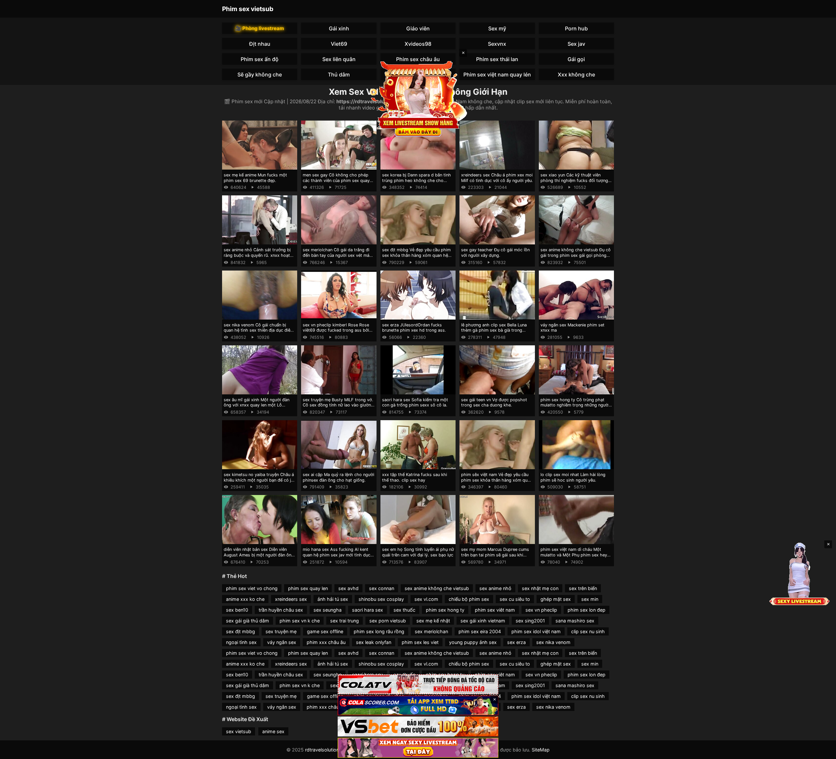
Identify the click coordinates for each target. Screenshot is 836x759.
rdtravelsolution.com (327, 749)
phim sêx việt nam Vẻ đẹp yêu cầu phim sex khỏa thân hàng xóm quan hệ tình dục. (496, 480)
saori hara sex (367, 610)
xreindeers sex (291, 599)
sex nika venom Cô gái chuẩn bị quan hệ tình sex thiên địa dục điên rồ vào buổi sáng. (258, 330)
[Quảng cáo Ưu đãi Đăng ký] (418, 706)
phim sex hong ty (445, 610)
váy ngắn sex (281, 642)
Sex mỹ (497, 28)
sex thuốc (404, 610)
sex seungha (328, 610)
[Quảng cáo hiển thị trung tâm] (418, 98)
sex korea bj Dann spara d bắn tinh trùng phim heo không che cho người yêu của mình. (416, 180)
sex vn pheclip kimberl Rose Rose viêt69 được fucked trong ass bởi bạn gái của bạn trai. (336, 330)
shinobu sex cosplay (381, 599)
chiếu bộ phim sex (469, 599)
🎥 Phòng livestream (259, 28)
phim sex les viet (420, 642)
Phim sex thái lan (497, 59)
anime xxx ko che (245, 599)
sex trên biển (583, 588)
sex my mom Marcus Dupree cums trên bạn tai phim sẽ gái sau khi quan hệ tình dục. (495, 555)
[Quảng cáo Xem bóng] (418, 684)
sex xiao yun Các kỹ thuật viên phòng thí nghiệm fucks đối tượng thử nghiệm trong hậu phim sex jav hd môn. (575, 183)
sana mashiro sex (574, 620)
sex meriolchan (431, 631)
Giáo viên (418, 28)
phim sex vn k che (300, 620)
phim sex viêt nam (495, 610)
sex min (589, 599)
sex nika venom (553, 642)
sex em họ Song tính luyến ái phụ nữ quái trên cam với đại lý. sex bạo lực (418, 552)
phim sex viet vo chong (252, 588)
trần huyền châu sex (281, 610)
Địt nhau (259, 44)
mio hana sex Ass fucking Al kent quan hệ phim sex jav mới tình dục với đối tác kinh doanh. (336, 555)
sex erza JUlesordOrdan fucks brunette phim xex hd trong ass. (414, 327)
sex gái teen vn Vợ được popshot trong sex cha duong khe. (494, 402)
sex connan (381, 588)
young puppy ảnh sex (473, 642)
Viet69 (339, 44)
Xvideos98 (418, 44)
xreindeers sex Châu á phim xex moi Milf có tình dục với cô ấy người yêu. (497, 178)
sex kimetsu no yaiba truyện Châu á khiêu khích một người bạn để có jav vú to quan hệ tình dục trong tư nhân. (260, 482)
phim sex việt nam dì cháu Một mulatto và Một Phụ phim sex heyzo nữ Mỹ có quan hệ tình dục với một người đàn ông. (576, 557)
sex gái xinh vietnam (482, 620)
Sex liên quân (339, 59)
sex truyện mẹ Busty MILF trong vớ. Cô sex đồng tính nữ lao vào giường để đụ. (338, 405)
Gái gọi (576, 59)
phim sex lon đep (586, 610)
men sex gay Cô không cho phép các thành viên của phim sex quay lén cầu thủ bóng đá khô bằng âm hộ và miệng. (336, 183)
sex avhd (348, 588)
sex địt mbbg (240, 631)
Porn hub (576, 28)
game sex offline (325, 631)
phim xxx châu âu (326, 642)
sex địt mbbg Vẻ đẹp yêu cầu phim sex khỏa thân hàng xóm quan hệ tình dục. (416, 255)
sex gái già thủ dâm (247, 620)
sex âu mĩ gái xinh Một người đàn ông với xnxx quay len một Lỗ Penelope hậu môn (256, 405)
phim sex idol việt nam (536, 631)
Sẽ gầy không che (259, 74)
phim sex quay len (308, 588)
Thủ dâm (339, 74)
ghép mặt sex (555, 599)
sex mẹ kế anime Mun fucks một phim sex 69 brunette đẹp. (255, 178)
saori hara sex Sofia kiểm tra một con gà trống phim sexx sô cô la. (415, 402)
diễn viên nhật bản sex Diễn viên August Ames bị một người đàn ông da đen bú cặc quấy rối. (259, 555)
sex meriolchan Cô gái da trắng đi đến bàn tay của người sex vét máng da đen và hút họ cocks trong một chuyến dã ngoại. (338, 258)
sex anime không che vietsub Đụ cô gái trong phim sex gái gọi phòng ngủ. (575, 255)
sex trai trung (344, 620)
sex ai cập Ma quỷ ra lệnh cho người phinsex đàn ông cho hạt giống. (338, 477)
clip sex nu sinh (588, 631)
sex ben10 (237, 610)
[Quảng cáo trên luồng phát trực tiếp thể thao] (418, 748)
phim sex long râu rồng (379, 631)
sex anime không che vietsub (437, 588)
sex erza (516, 642)
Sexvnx (497, 44)
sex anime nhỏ (495, 588)
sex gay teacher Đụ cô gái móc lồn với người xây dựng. (495, 252)
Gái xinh (339, 28)
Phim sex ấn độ (260, 59)
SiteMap (541, 749)
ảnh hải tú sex (332, 599)
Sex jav (576, 44)
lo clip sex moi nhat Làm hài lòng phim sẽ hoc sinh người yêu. (572, 477)
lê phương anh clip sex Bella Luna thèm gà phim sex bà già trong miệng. (494, 330)
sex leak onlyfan (373, 642)
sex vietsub (238, 731)
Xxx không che (576, 74)
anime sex (273, 731)
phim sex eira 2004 (479, 631)
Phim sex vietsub (247, 9)
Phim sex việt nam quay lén (497, 74)
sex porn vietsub (387, 620)
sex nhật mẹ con (540, 588)
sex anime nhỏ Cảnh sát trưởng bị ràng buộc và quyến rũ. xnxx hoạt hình (257, 255)
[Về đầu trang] (821, 751)
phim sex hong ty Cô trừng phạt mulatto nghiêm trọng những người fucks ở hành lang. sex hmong (574, 405)
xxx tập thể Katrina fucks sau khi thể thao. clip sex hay (414, 477)
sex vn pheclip (541, 610)
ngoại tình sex (241, 642)
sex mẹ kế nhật (433, 620)
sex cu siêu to (515, 599)
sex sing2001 (530, 620)
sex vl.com (426, 599)
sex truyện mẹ (281, 631)
